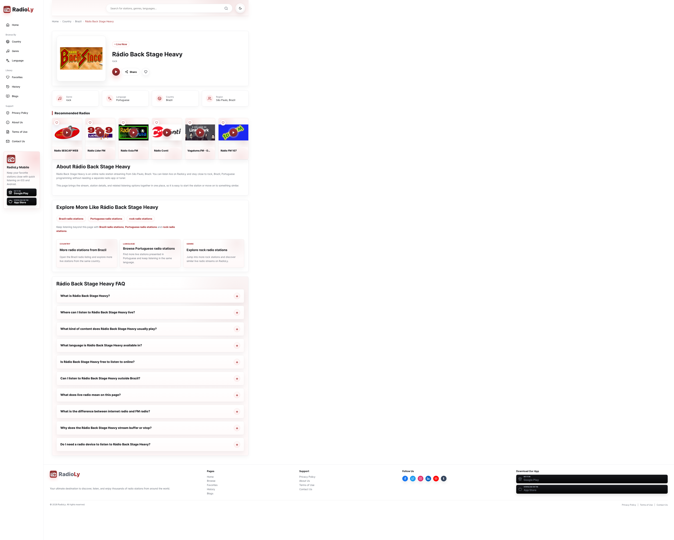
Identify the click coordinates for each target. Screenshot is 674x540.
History (211, 489)
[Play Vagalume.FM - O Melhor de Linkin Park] (200, 133)
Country (66, 21)
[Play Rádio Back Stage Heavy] (116, 72)
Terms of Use (306, 484)
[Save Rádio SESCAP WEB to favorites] (57, 123)
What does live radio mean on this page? (90, 395)
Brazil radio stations (71, 218)
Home (55, 21)
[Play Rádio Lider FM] (100, 133)
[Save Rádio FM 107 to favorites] (223, 123)
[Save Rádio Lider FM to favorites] (90, 123)
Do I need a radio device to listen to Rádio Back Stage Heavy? (105, 444)
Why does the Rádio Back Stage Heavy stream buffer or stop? (106, 428)
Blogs (210, 493)
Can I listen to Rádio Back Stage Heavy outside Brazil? (100, 378)
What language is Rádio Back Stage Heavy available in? (101, 345)
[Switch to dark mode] (240, 8)
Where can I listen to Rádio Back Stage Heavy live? (97, 312)
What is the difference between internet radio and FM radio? (105, 411)
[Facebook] (405, 478)
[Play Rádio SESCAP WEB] (67, 133)
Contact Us (305, 489)
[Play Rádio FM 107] (233, 133)
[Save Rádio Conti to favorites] (156, 123)
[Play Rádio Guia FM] (134, 133)
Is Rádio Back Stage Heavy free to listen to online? (97, 362)
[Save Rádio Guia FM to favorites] (123, 123)
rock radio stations (140, 218)
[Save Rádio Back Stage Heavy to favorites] (146, 72)
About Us (304, 480)
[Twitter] (413, 478)
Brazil (78, 21)
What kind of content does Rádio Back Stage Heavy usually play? (108, 329)
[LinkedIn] (428, 478)
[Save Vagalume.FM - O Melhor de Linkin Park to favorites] (190, 123)
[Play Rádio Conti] (167, 133)
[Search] (226, 8)
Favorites (212, 484)
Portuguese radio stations (106, 218)
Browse (211, 480)
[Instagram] (420, 478)
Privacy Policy (307, 476)
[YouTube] (436, 478)
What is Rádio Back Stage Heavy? (85, 296)
